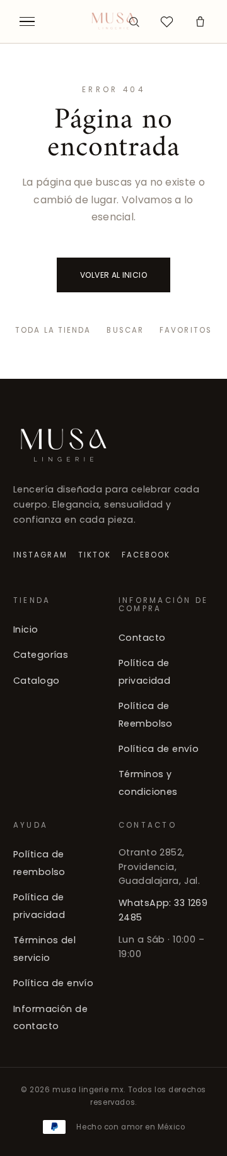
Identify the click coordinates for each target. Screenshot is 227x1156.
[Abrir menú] (27, 21)
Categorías (40, 654)
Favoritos (186, 330)
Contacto (142, 637)
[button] (200, 21)
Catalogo (36, 680)
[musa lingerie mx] (113, 21)
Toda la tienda (53, 330)
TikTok (94, 555)
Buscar (125, 330)
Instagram (40, 555)
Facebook (146, 555)
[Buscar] (134, 21)
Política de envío (159, 748)
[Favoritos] (167, 21)
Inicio (25, 629)
